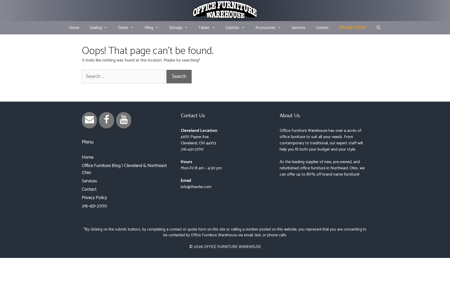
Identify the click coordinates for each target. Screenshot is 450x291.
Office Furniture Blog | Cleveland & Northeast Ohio (124, 169)
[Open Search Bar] (378, 27)
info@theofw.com (196, 186)
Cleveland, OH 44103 (198, 143)
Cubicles (232, 27)
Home (74, 27)
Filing (149, 27)
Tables (204, 27)
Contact (322, 27)
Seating (96, 27)
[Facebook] (106, 120)
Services (298, 27)
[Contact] (89, 120)
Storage (175, 27)
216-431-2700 (352, 27)
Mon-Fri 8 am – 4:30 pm (201, 168)
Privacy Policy (94, 198)
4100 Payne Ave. (195, 136)
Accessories (265, 27)
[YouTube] (123, 120)
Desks (123, 27)
